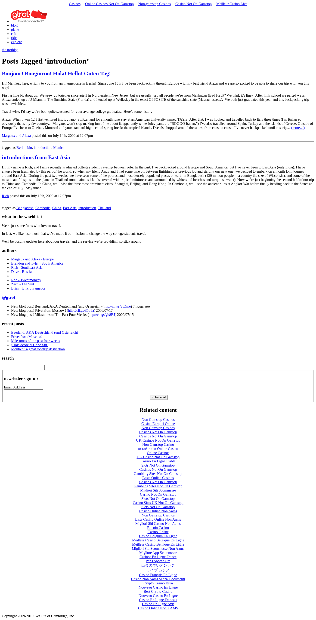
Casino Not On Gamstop (193, 4)
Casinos (75, 4)
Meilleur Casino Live (231, 4)
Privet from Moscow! (26, 337)
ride (14, 38)
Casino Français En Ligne (158, 575)
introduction (42, 148)
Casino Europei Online (158, 424)
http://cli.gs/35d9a (81, 310)
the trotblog (10, 50)
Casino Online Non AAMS (158, 608)
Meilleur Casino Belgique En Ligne (158, 540)
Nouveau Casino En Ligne (158, 587)
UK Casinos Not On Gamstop (158, 440)
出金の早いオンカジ (158, 565)
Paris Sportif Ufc (158, 561)
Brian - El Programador (28, 288)
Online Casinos (158, 453)
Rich (5, 196)
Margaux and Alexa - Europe (32, 259)
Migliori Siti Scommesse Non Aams (158, 548)
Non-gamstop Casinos (154, 4)
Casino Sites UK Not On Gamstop (158, 503)
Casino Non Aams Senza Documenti (158, 579)
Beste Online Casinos (158, 478)
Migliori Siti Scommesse (158, 490)
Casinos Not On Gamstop (158, 432)
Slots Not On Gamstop (158, 465)
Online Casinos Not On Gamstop (109, 4)
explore (16, 42)
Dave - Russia (21, 272)
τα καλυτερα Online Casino (158, 449)
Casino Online (158, 532)
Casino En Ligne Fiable (158, 461)
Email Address (14, 387)
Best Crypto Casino (158, 591)
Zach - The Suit (22, 284)
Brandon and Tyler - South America (37, 263)
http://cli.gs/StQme (117, 306)
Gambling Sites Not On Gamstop (158, 474)
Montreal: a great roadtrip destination (38, 349)
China (56, 208)
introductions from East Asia (36, 157)
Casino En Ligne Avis (158, 604)
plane (15, 29)
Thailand (104, 208)
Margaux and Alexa (16, 135)
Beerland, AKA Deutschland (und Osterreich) (44, 332)
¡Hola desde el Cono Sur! (29, 345)
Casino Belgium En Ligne (158, 536)
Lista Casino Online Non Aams (158, 519)
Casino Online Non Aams (158, 511)
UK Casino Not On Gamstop (158, 457)
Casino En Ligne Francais (158, 600)
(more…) (298, 128)
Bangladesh (25, 208)
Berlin (20, 148)
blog (14, 25)
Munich (59, 148)
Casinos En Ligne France (158, 557)
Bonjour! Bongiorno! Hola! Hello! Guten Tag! (56, 73)
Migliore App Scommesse (158, 553)
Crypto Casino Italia (158, 583)
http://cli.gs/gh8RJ (102, 315)
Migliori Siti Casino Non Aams (158, 523)
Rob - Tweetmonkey (26, 280)
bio (29, 148)
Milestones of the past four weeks (35, 341)
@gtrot (8, 297)
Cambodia (42, 208)
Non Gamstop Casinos (158, 419)
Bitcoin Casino (158, 528)
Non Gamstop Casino (158, 444)
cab (13, 34)
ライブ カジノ (158, 570)
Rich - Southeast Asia (27, 267)
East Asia (70, 208)
